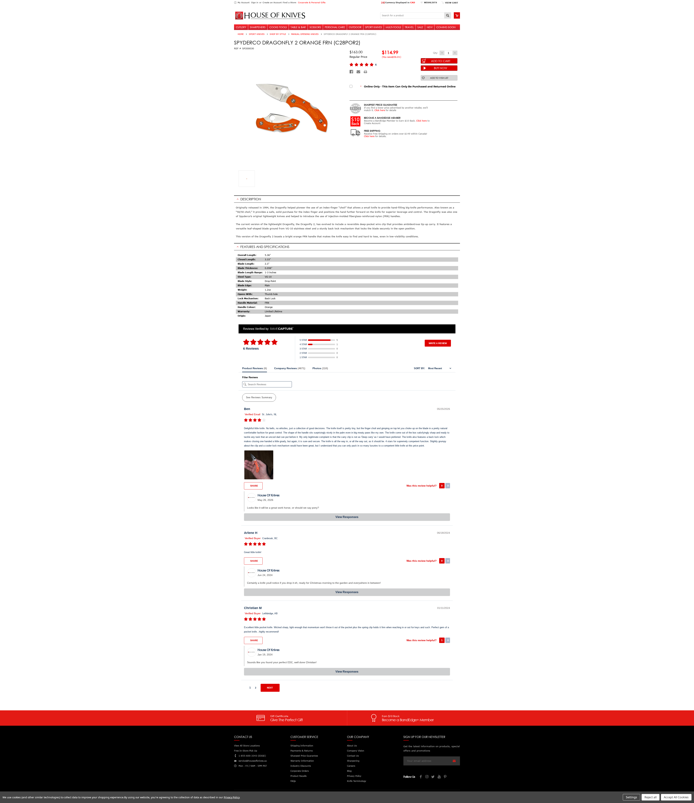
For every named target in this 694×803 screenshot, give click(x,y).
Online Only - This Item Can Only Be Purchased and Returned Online (408, 86)
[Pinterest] (445, 777)
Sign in (254, 2)
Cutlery (241, 27)
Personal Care (335, 27)
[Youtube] (439, 777)
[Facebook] (351, 72)
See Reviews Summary (259, 397)
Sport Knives (373, 27)
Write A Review (438, 343)
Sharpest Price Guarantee (304, 755)
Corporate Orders (299, 771)
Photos (320, 368)
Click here (379, 110)
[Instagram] (427, 777)
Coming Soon (445, 27)
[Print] (365, 72)
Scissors (315, 27)
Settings (631, 797)
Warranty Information (302, 760)
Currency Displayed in (399, 2)
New (429, 27)
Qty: (435, 52)
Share (254, 486)
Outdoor (355, 27)
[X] (433, 777)
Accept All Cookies (676, 797)
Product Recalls (298, 776)
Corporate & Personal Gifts (311, 2)
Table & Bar (298, 27)
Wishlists (430, 2)
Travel (409, 27)
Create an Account (272, 2)
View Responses (346, 517)
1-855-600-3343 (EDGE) (252, 755)
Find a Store (289, 2)
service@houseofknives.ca (253, 760)
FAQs (293, 781)
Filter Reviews (250, 377)
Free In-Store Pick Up (245, 750)
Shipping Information (301, 745)
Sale (420, 27)
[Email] (358, 72)
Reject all (650, 797)
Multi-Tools (393, 27)
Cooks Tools (278, 27)
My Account (243, 2)
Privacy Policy (231, 797)
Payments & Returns (301, 750)
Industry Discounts (300, 766)
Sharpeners (257, 27)
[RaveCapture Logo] (280, 328)
